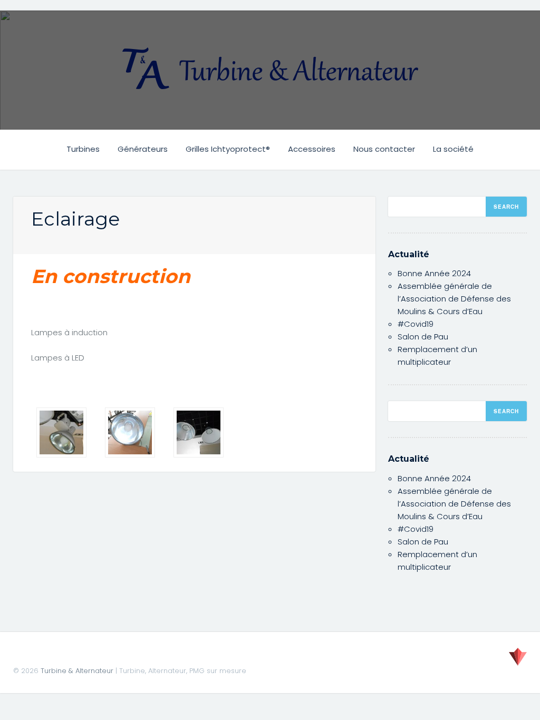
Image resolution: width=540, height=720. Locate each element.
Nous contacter (384, 148)
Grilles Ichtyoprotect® (228, 148)
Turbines (83, 148)
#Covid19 (415, 323)
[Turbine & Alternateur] (270, 68)
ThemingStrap (518, 657)
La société (453, 148)
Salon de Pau (423, 336)
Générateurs (143, 148)
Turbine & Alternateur (77, 671)
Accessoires (311, 148)
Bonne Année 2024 (434, 273)
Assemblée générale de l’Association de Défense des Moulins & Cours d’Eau (454, 298)
